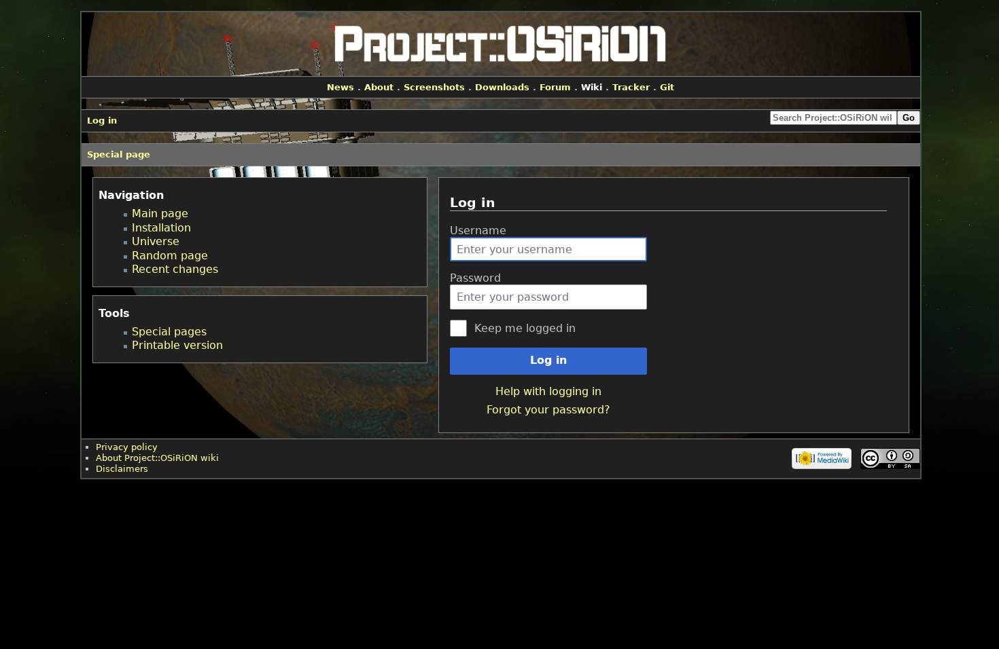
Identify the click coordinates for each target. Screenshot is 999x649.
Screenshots (434, 87)
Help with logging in (548, 391)
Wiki (591, 87)
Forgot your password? (548, 409)
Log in (548, 360)
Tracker (631, 87)
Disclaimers (122, 469)
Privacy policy (127, 447)
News (340, 87)
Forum (555, 87)
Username (478, 230)
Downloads (502, 87)
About (378, 87)
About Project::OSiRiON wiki (157, 458)
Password (475, 278)
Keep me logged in (525, 328)
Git (667, 87)
